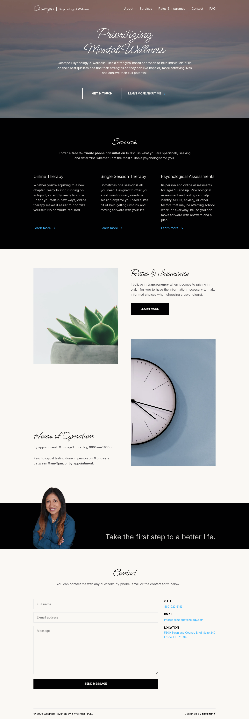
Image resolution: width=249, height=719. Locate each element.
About (128, 8)
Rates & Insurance (171, 8)
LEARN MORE (149, 308)
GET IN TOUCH (102, 93)
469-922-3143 (173, 606)
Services (145, 8)
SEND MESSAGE (95, 683)
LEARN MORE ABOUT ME (144, 93)
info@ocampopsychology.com (183, 619)
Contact (197, 8)
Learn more (42, 228)
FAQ (212, 8)
